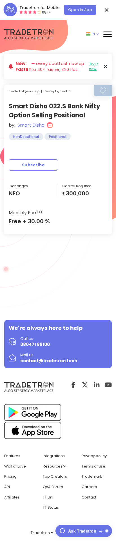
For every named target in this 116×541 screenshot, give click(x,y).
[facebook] (73, 385)
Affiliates (12, 497)
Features (12, 456)
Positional (57, 136)
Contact (89, 497)
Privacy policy (94, 456)
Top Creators (55, 476)
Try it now (93, 66)
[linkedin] (96, 385)
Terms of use (93, 466)
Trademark (92, 476)
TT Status (51, 507)
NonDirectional (26, 136)
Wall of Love (15, 466)
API (7, 486)
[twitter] (84, 385)
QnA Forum (53, 486)
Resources (53, 466)
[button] (106, 10)
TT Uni (48, 497)
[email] (50, 125)
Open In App (80, 9)
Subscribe (33, 165)
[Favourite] (103, 90)
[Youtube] (108, 385)
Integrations (54, 456)
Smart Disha (30, 125)
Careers (89, 486)
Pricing (10, 476)
